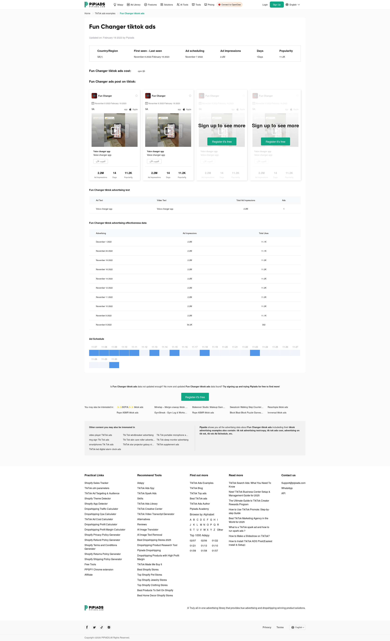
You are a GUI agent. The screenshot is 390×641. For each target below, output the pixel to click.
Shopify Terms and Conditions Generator (101, 546)
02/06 (204, 540)
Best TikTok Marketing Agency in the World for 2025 (248, 520)
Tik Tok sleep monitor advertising (172, 439)
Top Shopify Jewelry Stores (152, 580)
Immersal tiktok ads (277, 412)
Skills (140, 498)
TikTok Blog (196, 488)
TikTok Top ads (198, 493)
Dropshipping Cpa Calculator (100, 514)
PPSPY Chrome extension (99, 569)
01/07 (215, 550)
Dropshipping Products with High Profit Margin (158, 557)
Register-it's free (222, 141)
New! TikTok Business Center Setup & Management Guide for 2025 (249, 493)
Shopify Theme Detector (98, 498)
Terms (280, 627)
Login (265, 4)
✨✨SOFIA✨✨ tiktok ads (130, 407)
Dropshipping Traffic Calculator (101, 509)
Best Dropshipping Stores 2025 (154, 540)
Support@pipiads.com (293, 483)
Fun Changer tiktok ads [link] (132, 13)
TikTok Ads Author (200, 503)
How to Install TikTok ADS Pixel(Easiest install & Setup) (250, 542)
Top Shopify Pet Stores (149, 574)
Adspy (140, 483)
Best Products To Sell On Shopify (155, 590)
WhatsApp (287, 488)
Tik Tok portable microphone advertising (173, 434)
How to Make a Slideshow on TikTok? (249, 536)
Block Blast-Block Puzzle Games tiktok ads (249, 412)
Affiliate (89, 574)
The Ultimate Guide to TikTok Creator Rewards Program (249, 502)
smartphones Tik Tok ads (101, 444)
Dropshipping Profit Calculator (101, 524)
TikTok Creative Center (149, 509)
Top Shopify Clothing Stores (152, 585)
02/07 (193, 540)
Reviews (142, 524)
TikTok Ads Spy (145, 488)
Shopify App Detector (96, 503)
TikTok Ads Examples (201, 483)
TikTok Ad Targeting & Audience (102, 493)
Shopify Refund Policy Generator (102, 540)
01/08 (204, 550)
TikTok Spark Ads (146, 493)
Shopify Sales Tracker (96, 483)
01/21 (193, 545)
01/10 (215, 545)
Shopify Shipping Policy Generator (103, 559)
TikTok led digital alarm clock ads (105, 449)
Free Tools (90, 564)
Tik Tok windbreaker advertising (138, 434)
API (283, 493)
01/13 (204, 545)
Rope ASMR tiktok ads (127, 412)
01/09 (193, 550)
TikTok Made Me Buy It (149, 564)
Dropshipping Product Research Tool (157, 545)
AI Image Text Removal (149, 534)
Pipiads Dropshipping (149, 550)
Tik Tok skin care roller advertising (139, 439)
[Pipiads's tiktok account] (101, 627)
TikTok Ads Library (147, 503)
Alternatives (143, 519)
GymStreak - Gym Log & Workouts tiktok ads (173, 412)
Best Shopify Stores (148, 569)
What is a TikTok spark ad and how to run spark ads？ (249, 528)
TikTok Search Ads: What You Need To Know (250, 484)
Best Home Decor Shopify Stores (155, 595)
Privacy (267, 627)
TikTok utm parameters (97, 488)
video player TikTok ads (100, 434)
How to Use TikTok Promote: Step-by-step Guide (249, 511)
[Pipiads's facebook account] (87, 627)
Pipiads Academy (199, 509)
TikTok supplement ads (168, 444)
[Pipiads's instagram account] (108, 627)
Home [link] (88, 13)
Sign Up (277, 4)
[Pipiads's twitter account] (94, 627)
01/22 (215, 540)
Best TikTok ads (198, 498)
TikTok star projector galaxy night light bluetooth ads (140, 444)
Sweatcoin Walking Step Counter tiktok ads (249, 407)
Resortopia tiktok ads (278, 407)
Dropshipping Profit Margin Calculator (105, 529)
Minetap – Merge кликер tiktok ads (171, 407)
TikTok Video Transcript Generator (155, 514)
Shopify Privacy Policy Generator (102, 534)
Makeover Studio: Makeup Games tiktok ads (211, 407)
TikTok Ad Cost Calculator (99, 519)
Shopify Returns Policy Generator (103, 554)
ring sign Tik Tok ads (99, 439)
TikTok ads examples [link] (105, 13)
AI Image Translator (147, 529)
